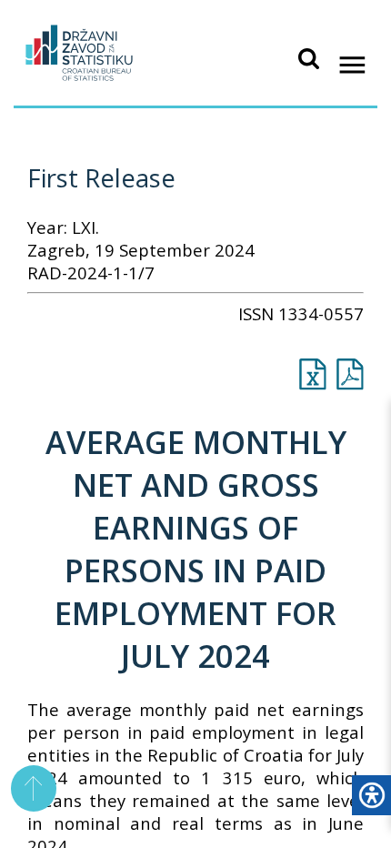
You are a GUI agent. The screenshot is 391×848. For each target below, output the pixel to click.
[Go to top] (34, 788)
